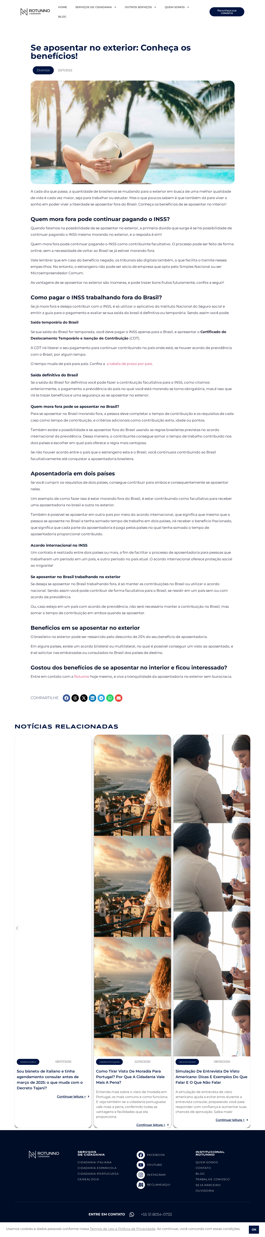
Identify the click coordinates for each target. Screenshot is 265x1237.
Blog (62, 16)
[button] (66, 698)
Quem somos (175, 7)
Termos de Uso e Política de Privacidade (122, 1229)
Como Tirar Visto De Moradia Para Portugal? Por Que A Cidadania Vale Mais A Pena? (130, 1077)
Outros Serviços (138, 7)
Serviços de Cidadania (93, 7)
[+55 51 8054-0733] (131, 1214)
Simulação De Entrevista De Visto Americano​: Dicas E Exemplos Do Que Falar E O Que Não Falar (211, 1077)
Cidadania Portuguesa (109, 1062)
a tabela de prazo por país (129, 364)
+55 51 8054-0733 (156, 1214)
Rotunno (81, 676)
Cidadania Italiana (28, 1062)
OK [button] (254, 1229)
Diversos (43, 70)
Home (62, 7)
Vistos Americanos (187, 1062)
